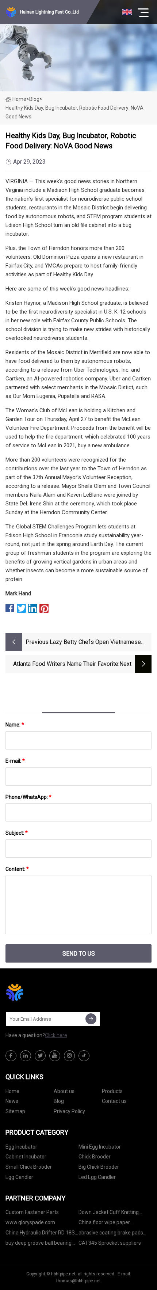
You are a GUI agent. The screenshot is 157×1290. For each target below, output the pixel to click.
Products (112, 1091)
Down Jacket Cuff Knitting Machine (108, 1213)
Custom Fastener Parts (32, 1212)
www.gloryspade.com (30, 1222)
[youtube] (54, 1055)
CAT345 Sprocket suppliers (109, 1243)
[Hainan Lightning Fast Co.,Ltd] (41, 992)
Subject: (16, 833)
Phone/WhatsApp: (28, 797)
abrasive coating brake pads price (110, 1234)
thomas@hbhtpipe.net (78, 1280)
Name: (14, 725)
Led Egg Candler (97, 1177)
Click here (56, 1035)
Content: (17, 869)
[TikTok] (83, 1055)
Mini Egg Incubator (99, 1147)
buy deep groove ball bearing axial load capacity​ (38, 1244)
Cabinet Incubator (25, 1157)
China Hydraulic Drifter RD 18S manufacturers (40, 1234)
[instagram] (69, 1055)
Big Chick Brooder (98, 1167)
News (11, 1101)
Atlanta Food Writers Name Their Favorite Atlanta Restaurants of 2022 (65, 664)
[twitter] (40, 1055)
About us (64, 1091)
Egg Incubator (21, 1147)
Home (19, 99)
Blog (59, 1101)
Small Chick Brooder (28, 1167)
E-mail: (15, 761)
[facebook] (10, 1055)
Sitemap (15, 1111)
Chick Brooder (94, 1157)
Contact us (114, 1101)
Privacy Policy (69, 1111)
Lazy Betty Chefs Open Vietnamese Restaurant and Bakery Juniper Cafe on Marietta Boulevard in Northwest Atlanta (100, 642)
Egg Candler (19, 1177)
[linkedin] (25, 1055)
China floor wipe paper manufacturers (104, 1223)
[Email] (90, 1018)
